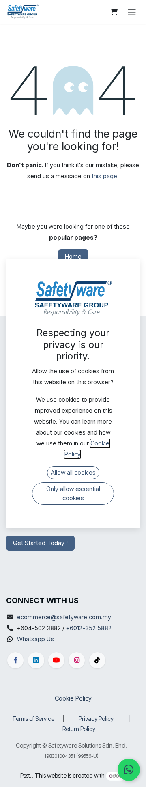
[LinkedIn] (36, 660)
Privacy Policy (96, 718)
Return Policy (78, 728)
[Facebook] (15, 660)
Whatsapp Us (35, 639)
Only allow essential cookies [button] (73, 493)
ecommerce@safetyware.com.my (64, 617)
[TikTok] (97, 660)
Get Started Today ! (40, 543)
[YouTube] (56, 660)
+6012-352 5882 (89, 628)
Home (73, 256)
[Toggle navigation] (132, 11)
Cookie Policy (73, 698)
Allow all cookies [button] (73, 472)
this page (104, 176)
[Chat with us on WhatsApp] (129, 770)
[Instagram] (77, 660)
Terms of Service (33, 718)
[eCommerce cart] (114, 12)
